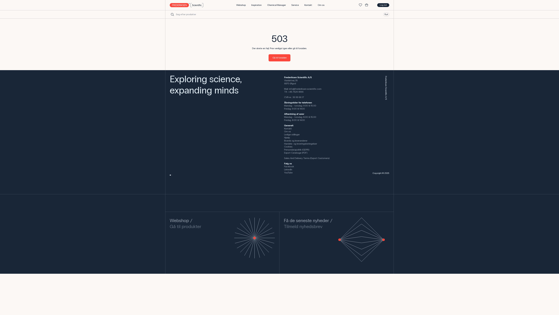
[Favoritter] (360, 5)
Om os (287, 131)
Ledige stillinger (292, 134)
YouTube (288, 172)
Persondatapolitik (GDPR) (296, 149)
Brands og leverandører (295, 140)
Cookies (288, 146)
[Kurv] (366, 5)
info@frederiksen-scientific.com (305, 89)
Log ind (383, 5)
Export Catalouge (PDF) (295, 152)
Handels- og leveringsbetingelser (300, 143)
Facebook (289, 166)
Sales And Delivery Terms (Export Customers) (307, 158)
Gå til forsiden (280, 57)
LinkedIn (288, 169)
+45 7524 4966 (296, 91)
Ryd (386, 14)
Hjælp (287, 137)
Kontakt (288, 128)
